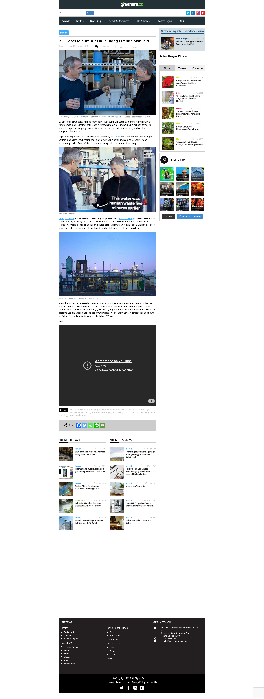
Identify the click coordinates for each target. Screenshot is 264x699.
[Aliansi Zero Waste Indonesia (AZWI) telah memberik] (182, 204)
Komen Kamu (70, 663)
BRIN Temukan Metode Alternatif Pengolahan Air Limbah (90, 453)
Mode (66, 650)
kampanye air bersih (80, 412)
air (71, 409)
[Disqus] (107, 572)
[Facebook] (78, 425)
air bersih (78, 409)
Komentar (197, 68)
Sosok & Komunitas (119, 21)
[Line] (96, 425)
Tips (66, 660)
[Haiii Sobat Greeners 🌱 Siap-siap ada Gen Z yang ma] (167, 174)
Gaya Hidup (96, 21)
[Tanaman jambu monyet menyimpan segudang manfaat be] (197, 189)
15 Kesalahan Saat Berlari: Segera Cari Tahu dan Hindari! (188, 98)
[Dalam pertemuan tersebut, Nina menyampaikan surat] (167, 189)
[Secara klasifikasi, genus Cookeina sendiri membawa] (197, 204)
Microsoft (117, 412)
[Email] (102, 425)
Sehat (178, 93)
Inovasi (63, 32)
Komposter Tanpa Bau (136, 486)
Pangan (179, 108)
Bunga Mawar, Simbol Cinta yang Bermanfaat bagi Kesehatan (188, 83)
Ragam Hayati (165, 21)
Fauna (113, 651)
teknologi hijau (147, 412)
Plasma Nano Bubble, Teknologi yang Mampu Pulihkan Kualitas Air (90, 470)
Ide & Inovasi (144, 21)
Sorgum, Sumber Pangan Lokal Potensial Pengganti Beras (188, 114)
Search (90, 13)
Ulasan (67, 656)
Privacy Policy (138, 682)
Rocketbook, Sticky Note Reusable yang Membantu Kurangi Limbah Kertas (138, 471)
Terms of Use (123, 682)
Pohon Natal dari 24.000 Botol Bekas (139, 521)
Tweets (182, 68)
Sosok (113, 632)
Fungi (112, 654)
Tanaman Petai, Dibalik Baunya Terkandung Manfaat (189, 143)
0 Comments (105, 46)
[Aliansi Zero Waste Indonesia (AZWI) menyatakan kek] (182, 189)
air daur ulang (91, 409)
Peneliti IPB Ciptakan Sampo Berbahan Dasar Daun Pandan (140, 504)
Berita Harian (80, 500)
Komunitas (115, 635)
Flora (178, 77)
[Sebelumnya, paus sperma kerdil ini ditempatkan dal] (197, 174)
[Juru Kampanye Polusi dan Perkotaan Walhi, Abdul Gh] (182, 174)
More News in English (194, 31)
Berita (79, 21)
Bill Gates (126, 409)
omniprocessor (131, 412)
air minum (115, 409)
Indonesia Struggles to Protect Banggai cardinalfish (190, 42)
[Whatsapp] (90, 425)
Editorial (68, 635)
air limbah (104, 409)
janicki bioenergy (140, 409)
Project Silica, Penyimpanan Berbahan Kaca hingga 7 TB (87, 487)
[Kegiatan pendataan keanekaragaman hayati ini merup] (167, 204)
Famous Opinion (71, 647)
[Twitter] (84, 425)
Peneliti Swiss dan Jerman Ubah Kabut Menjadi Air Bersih (89, 521)
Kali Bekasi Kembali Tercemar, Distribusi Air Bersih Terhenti (88, 504)
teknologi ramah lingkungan (73, 415)
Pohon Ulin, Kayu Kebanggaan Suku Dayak (187, 128)
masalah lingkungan (101, 412)
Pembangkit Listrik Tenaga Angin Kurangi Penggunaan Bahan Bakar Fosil (140, 454)
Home (110, 682)
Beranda (66, 21)
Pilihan (167, 68)
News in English (182, 38)
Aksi (182, 21)
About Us (152, 682)
